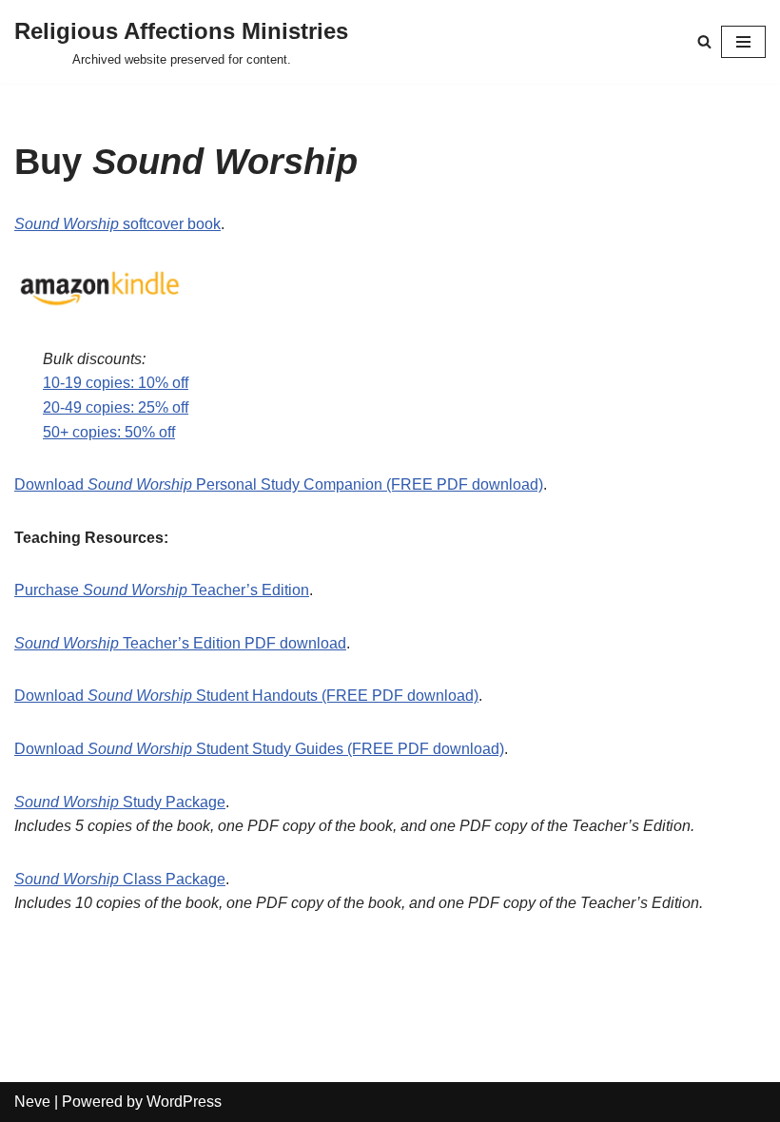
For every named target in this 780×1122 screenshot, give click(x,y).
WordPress (184, 1101)
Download (51, 484)
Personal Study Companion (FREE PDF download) (367, 484)
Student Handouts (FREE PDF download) (335, 695)
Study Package (172, 802)
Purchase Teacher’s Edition (161, 590)
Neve (32, 1101)
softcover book (170, 224)
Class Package (172, 879)
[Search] (704, 41)
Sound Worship (66, 224)
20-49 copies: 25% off (115, 407)
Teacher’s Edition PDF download (232, 643)
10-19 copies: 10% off (115, 383)
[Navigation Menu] (743, 42)
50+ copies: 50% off (109, 432)
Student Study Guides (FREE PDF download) (348, 749)
